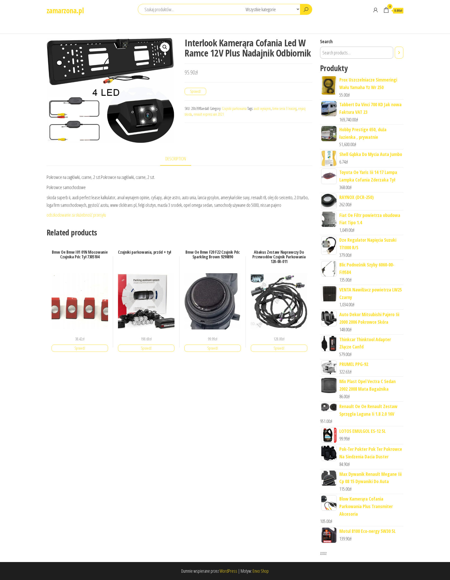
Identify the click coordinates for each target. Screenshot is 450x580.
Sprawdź (195, 91)
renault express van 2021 (208, 114)
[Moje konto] (375, 10)
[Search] (399, 53)
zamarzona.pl (65, 10)
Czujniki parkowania (234, 108)
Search (326, 41)
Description (175, 158)
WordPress (228, 571)
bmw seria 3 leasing (284, 108)
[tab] (179, 159)
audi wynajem (262, 108)
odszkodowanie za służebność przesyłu (76, 215)
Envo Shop (261, 571)
